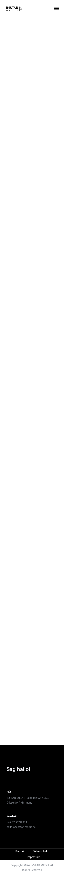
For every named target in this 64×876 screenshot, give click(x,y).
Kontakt (20, 851)
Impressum (33, 857)
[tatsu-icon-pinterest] (24, 779)
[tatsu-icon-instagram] (8, 779)
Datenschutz (40, 851)
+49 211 (11, 822)
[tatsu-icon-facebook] (13, 779)
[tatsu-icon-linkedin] (19, 779)
